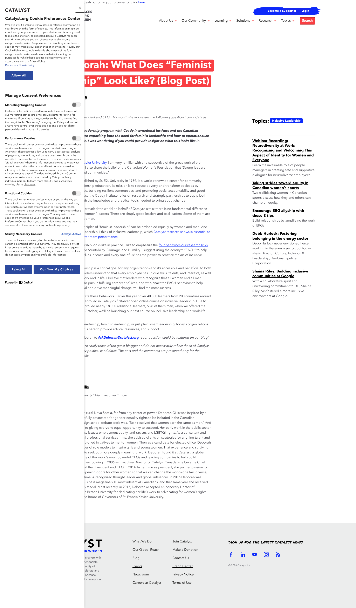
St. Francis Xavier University (86, 162)
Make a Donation (185, 550)
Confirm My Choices (56, 269)
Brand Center (182, 566)
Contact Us (180, 558)
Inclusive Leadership (286, 120)
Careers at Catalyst (146, 583)
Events (137, 566)
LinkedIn (242, 554)
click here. (29, 184)
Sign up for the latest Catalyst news (265, 542)
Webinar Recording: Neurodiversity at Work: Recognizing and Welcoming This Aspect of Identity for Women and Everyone (283, 150)
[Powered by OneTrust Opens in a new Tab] (20, 283)
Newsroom (140, 574)
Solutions (243, 20)
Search (307, 20)
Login (305, 10)
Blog (49, 46)
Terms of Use (182, 583)
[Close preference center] (79, 7)
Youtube (254, 554)
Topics (286, 20)
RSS (278, 554)
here (141, 2)
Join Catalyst (182, 541)
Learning (221, 20)
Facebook (231, 554)
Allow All (19, 75)
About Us (166, 20)
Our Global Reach (145, 550)
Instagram (266, 554)
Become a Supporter (282, 10)
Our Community (194, 20)
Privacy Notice (183, 574)
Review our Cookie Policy (19, 65)
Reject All (18, 269)
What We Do (142, 541)
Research (266, 20)
